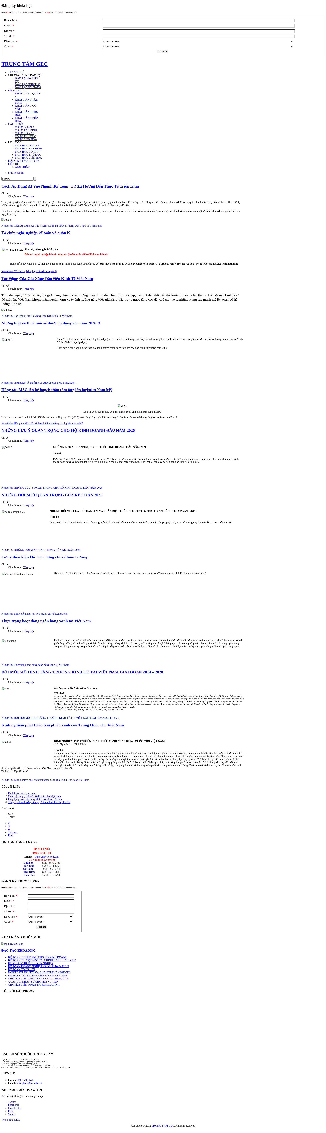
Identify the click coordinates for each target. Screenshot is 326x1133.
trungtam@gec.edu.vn (47, 856)
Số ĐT (9, 36)
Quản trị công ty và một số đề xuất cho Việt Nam (34, 796)
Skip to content (16, 172)
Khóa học (10, 41)
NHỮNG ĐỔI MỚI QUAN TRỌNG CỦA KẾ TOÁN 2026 (51, 495)
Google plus (14, 1108)
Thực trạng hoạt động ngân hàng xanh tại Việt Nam (46, 621)
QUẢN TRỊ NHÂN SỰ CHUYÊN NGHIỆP (33, 981)
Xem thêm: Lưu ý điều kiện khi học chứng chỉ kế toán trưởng (34, 613)
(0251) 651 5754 (51, 874)
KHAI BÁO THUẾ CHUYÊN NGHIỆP (30, 963)
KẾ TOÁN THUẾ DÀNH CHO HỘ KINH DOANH (37, 957)
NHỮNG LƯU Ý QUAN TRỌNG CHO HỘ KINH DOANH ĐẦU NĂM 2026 (68, 430)
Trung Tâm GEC (10, 1119)
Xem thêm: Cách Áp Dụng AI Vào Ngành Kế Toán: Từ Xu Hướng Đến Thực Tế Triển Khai (51, 225)
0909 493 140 (41, 853)
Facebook (13, 1104)
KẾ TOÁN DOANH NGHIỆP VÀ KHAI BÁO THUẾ (38, 966)
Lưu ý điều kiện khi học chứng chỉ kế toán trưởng (44, 557)
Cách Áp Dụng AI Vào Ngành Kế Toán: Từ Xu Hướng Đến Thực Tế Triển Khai (70, 186)
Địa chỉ (9, 30)
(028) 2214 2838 (51, 871)
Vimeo (11, 1114)
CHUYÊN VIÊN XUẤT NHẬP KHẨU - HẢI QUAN (38, 978)
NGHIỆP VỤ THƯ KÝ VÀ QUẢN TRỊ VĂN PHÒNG (39, 972)
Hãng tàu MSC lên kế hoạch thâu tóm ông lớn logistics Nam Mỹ (56, 390)
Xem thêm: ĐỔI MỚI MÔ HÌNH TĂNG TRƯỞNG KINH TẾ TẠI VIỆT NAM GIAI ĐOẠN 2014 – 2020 (60, 717)
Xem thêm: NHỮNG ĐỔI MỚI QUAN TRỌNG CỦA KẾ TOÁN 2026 (40, 549)
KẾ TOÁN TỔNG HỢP (21, 969)
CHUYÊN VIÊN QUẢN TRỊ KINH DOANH (34, 984)
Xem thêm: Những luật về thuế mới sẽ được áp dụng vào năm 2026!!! (38, 382)
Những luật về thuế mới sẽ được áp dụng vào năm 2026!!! (50, 323)
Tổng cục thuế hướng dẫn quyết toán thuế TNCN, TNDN (39, 802)
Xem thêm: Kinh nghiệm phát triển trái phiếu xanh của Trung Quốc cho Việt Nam (45, 779)
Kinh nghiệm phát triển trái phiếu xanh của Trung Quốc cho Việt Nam (62, 725)
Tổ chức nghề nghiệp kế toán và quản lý (35, 233)
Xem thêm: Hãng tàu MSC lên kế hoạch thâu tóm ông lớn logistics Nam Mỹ (42, 423)
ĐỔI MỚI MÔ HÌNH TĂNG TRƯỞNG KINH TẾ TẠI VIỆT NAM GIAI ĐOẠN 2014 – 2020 (82, 672)
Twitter (12, 1101)
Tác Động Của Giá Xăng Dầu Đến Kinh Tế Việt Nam (47, 278)
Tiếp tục (12, 832)
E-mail (9, 25)
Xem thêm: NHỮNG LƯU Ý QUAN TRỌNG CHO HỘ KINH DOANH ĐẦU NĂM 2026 (51, 487)
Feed (10, 1111)
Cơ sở (8, 46)
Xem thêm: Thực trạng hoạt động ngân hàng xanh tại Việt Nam (35, 664)
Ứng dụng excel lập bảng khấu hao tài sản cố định (35, 799)
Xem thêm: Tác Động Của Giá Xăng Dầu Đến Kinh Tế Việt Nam (36, 315)
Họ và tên (10, 20)
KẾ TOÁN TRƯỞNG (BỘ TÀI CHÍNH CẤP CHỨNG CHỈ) (42, 960)
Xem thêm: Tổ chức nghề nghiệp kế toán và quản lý (29, 271)
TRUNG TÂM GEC (162, 1125)
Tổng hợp (28, 196)
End (10, 835)
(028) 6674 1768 (51, 865)
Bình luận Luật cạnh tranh (22, 793)
